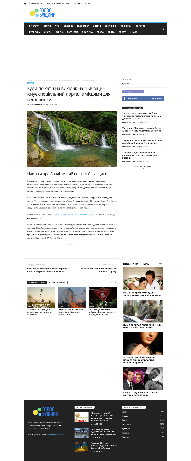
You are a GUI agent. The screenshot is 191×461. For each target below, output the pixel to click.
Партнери (72, 32)
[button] (163, 29)
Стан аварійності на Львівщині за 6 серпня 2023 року (97, 270)
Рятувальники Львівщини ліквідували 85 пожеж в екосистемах (70, 312)
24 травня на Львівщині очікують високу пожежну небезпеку (39, 312)
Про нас (87, 3)
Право (100, 32)
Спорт (122, 32)
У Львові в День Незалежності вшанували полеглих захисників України (139, 155)
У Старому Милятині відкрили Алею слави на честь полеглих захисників (141, 129)
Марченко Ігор (38, 104)
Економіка (83, 26)
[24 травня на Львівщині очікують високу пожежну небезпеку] (41, 297)
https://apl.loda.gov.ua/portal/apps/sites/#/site (73, 214)
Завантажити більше (143, 166)
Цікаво (133, 32)
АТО (57, 26)
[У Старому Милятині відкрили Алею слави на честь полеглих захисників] (82, 433)
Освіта (59, 32)
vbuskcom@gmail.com (56, 434)
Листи (47, 32)
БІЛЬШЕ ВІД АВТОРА (57, 282)
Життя (97, 26)
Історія (47, 26)
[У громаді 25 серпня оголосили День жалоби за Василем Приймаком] (82, 447)
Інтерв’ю (34, 26)
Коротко (140, 26)
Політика (87, 32)
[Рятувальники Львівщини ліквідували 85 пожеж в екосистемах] (72, 297)
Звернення (110, 26)
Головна (78, 3)
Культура (34, 32)
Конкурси (126, 26)
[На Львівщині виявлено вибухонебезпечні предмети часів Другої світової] (103, 297)
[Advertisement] (95, 56)
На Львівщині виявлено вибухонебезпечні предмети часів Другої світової (102, 312)
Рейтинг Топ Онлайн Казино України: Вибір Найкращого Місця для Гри (47, 270)
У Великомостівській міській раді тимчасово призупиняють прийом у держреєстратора (141, 116)
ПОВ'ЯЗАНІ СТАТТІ (37, 282)
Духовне (68, 26)
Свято (111, 32)
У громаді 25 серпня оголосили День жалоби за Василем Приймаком (142, 141)
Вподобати (157, 98)
